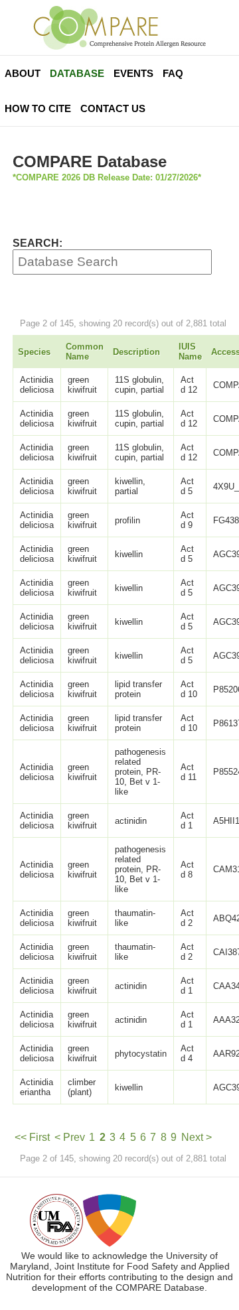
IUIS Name (190, 351)
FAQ (173, 73)
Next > (196, 1137)
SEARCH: (37, 243)
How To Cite (38, 108)
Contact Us (112, 108)
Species (34, 352)
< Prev (69, 1137)
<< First (32, 1137)
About (22, 73)
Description (136, 352)
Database (77, 73)
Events (133, 73)
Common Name (85, 351)
